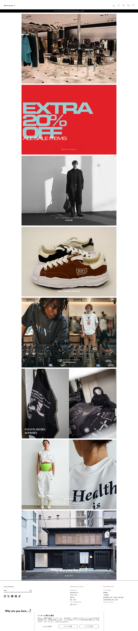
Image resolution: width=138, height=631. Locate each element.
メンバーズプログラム (75, 602)
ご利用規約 (106, 595)
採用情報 (105, 592)
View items (61, 503)
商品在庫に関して (74, 592)
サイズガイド (73, 590)
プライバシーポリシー (62, 621)
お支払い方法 (73, 595)
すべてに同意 (68, 626)
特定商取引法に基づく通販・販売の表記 (113, 597)
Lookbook (77, 503)
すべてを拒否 (89, 626)
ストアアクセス (107, 590)
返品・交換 (73, 599)
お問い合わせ (73, 604)
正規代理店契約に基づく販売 (110, 599)
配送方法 (72, 597)
